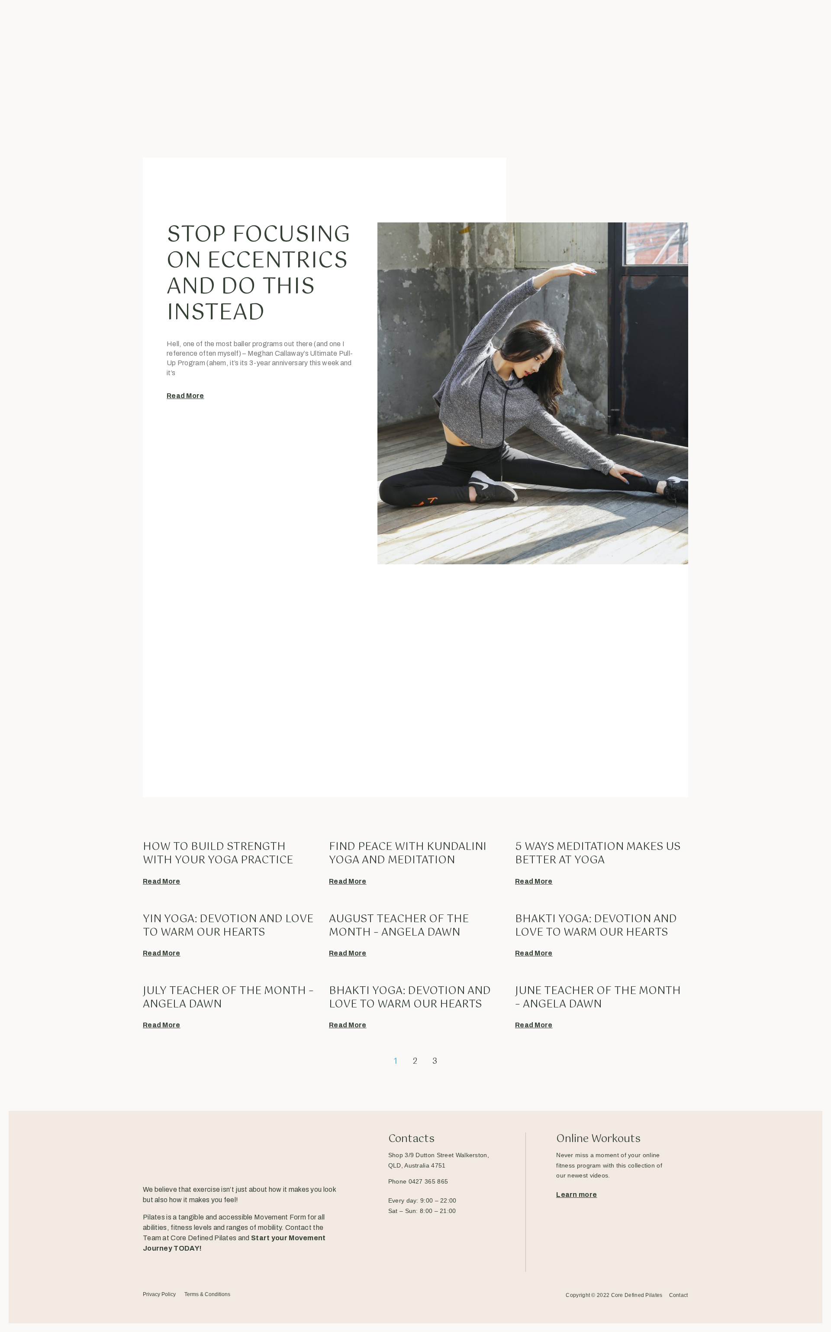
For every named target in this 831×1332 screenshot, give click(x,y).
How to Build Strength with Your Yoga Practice (218, 853)
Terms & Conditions (207, 1294)
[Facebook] (148, 1266)
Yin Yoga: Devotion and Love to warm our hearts (228, 926)
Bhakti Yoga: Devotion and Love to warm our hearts (596, 926)
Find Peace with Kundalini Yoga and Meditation (407, 853)
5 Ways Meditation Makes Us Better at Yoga (597, 853)
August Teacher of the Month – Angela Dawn (399, 926)
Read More (185, 395)
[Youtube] (214, 1266)
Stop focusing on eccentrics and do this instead (258, 274)
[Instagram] (181, 1266)
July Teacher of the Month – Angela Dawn (228, 997)
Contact (678, 1295)
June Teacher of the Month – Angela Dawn (598, 997)
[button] (576, 1195)
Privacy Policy (159, 1294)
